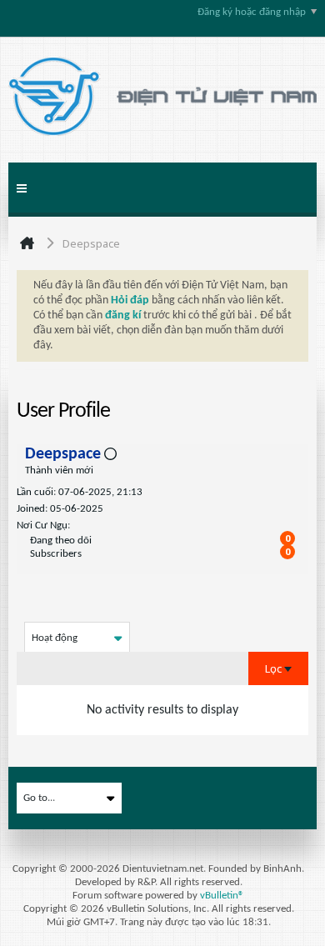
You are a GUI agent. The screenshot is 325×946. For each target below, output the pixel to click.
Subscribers (56, 553)
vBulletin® (222, 895)
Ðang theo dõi (61, 540)
